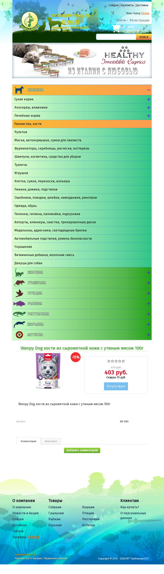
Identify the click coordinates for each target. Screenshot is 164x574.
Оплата (17, 531)
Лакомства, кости (27, 124)
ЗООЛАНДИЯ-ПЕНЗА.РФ (70, 15)
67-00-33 (70, 22)
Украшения (23, 247)
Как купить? (129, 507)
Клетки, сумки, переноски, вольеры (42, 181)
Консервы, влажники (30, 107)
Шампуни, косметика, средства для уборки (47, 156)
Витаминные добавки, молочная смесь (44, 255)
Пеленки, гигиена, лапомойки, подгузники (47, 214)
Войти (121, 20)
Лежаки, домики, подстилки (35, 189)
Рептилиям (38, 314)
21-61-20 (33, 537)
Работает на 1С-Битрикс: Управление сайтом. (41, 558)
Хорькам (35, 324)
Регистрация (140, 20)
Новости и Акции (25, 513)
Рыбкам (35, 303)
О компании (21, 507)
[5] (123, 361)
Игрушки (21, 173)
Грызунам (37, 283)
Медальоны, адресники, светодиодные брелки (50, 230)
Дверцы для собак (28, 263)
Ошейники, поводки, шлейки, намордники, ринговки (55, 197)
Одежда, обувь (25, 206)
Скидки (113, 5)
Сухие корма (23, 99)
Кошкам (35, 272)
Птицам (35, 293)
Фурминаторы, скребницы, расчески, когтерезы (51, 148)
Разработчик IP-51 (25, 554)
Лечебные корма (27, 116)
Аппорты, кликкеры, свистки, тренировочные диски (55, 222)
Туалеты (20, 165)
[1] (108, 361)
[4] (119, 361)
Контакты (127, 5)
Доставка (142, 5)
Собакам (35, 90)
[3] (116, 361)
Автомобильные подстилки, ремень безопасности (53, 238)
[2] (112, 361)
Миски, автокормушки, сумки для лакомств (47, 140)
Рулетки (20, 132)
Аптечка (35, 335)
